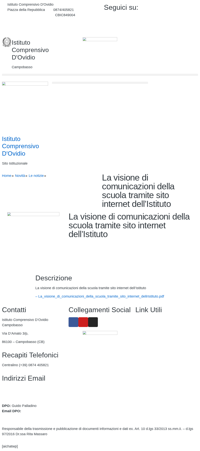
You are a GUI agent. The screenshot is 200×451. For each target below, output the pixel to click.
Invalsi (140, 370)
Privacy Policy (146, 379)
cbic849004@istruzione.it (27, 15)
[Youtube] (174, 15)
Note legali (143, 395)
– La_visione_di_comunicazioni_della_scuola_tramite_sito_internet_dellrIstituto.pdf (99, 296)
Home (6, 176)
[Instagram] (174, 24)
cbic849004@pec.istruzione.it (25, 393)
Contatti (141, 328)
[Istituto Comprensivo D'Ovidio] (7, 42)
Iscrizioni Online (147, 345)
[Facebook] (174, 6)
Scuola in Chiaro (148, 362)
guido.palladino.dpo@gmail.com (27, 416)
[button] (100, 75)
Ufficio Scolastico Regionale (157, 353)
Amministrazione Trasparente (158, 320)
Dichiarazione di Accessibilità (157, 387)
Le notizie (36, 176)
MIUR (139, 336)
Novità (20, 176)
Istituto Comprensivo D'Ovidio (30, 50)
